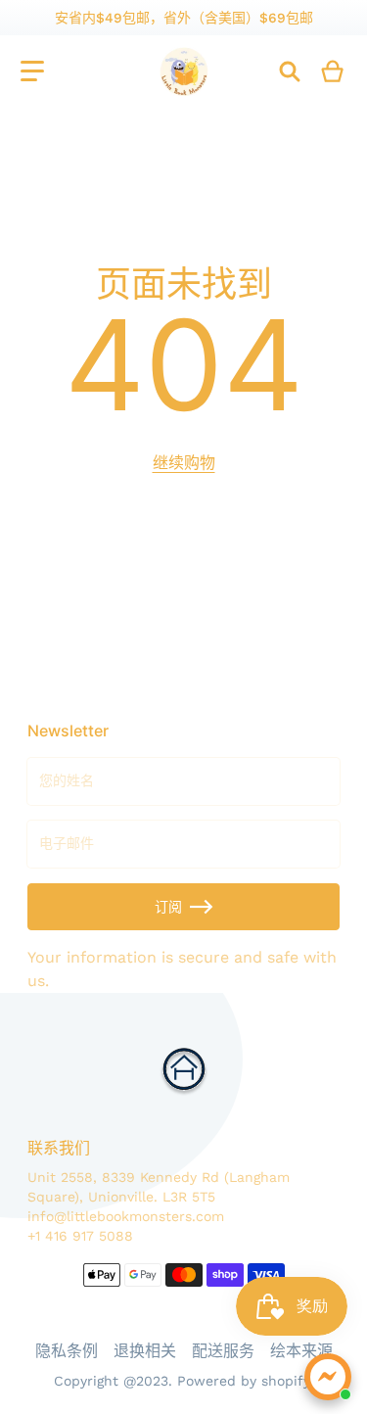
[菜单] (32, 71)
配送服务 (223, 1351)
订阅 (168, 907)
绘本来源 (301, 1351)
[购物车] (333, 71)
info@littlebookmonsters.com (125, 1216)
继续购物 (184, 462)
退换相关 (145, 1351)
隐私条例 (66, 1351)
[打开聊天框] (327, 1376)
